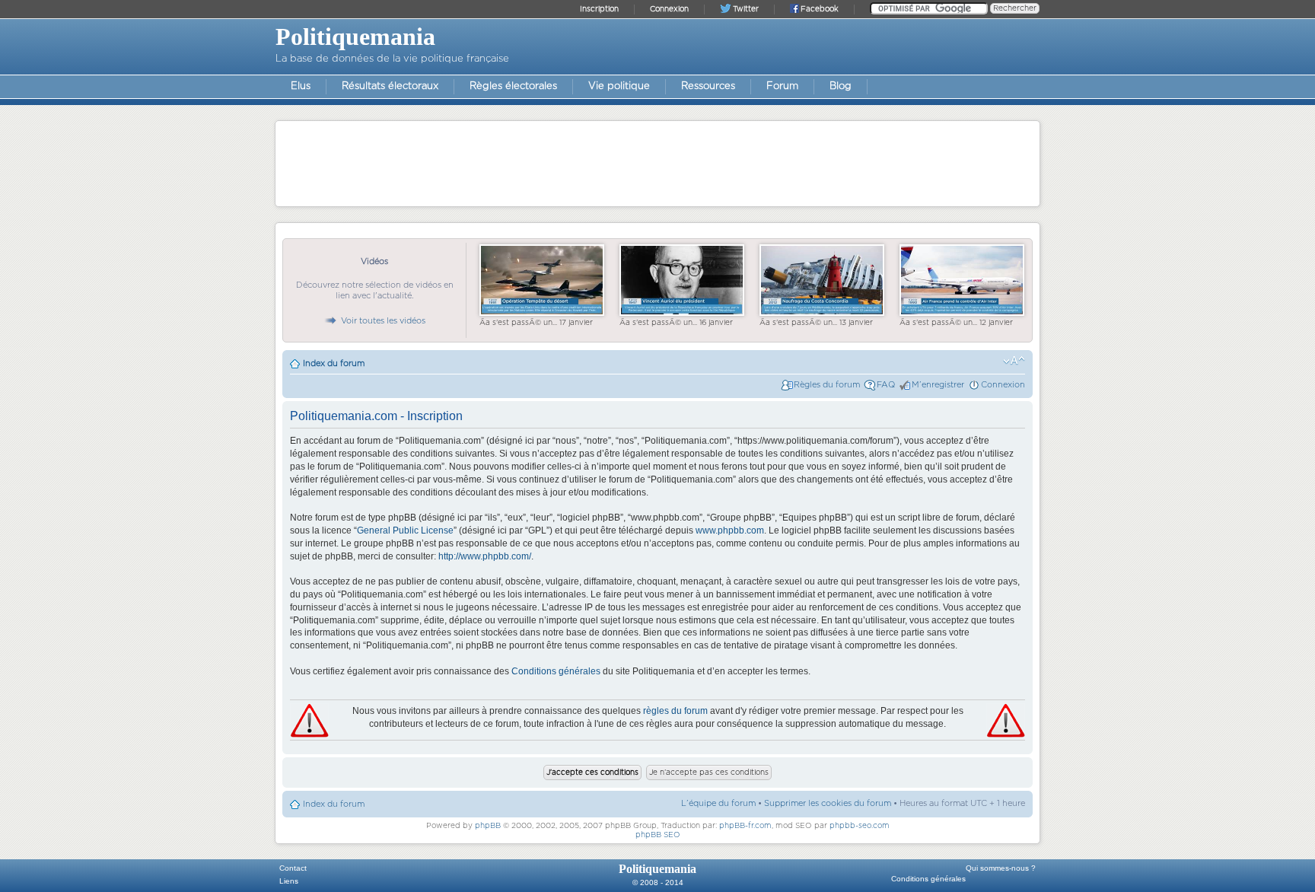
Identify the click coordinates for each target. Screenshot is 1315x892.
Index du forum (334, 363)
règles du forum (675, 711)
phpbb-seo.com (859, 826)
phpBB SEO (657, 835)
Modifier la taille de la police (1014, 361)
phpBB (488, 826)
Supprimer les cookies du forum (827, 803)
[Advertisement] (657, 163)
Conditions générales (555, 671)
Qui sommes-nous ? (1001, 868)
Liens (288, 881)
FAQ (886, 385)
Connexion (1003, 385)
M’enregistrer (938, 385)
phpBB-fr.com (745, 826)
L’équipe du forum (718, 803)
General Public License (405, 530)
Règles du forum (827, 385)
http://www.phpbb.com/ (484, 556)
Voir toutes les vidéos (383, 321)
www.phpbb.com (730, 530)
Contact (293, 868)
